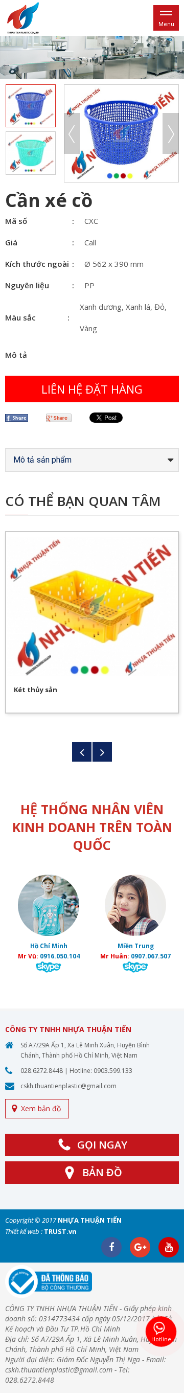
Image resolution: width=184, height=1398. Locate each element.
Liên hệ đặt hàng (92, 389)
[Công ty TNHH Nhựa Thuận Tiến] (23, 17)
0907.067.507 (151, 956)
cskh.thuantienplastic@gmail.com (68, 1086)
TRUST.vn (60, 1231)
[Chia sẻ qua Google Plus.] (62, 418)
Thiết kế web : (23, 1231)
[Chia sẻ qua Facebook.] (20, 418)
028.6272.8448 (41, 1070)
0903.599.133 (113, 1070)
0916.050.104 (60, 956)
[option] (92, 57)
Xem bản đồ (41, 1108)
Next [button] (170, 133)
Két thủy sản (35, 689)
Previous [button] (72, 133)
